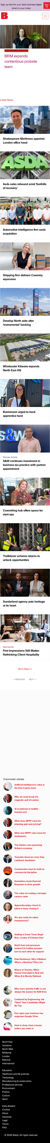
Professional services (12, 1084)
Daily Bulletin (8, 1105)
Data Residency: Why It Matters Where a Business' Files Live (30, 961)
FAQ (4, 1127)
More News (25, 668)
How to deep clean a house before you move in (28, 1027)
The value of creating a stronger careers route (30, 895)
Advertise (6, 1116)
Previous (19, 679)
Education (7, 1070)
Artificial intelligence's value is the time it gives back (29, 786)
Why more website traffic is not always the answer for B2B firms (30, 990)
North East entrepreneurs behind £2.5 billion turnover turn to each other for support (29, 948)
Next (33, 679)
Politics (5, 1091)
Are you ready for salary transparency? (26, 919)
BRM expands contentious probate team (20, 61)
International (8, 1063)
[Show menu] (45, 16)
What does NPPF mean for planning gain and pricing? (27, 822)
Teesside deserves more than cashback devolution (29, 858)
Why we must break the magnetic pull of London (26, 798)
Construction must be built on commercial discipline (29, 871)
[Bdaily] (4, 15)
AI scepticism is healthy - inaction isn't (27, 810)
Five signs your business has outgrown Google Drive (28, 1015)
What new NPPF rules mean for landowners (30, 834)
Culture (6, 1095)
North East (7, 1041)
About (5, 1113)
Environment (8, 1088)
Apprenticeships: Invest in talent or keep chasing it (27, 907)
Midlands (6, 1052)
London (6, 1056)
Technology (8, 1077)
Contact (6, 1109)
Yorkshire (6, 1045)
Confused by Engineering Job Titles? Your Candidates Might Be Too (29, 1002)
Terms (5, 1123)
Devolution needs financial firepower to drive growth (27, 883)
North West (7, 1048)
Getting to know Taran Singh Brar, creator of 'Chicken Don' (29, 936)
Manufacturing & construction (16, 1080)
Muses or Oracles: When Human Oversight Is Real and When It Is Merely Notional (29, 972)
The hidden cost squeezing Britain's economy (28, 846)
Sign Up (47, 5)
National (6, 1059)
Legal (5, 1120)
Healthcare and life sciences (15, 1073)
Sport (5, 1098)
